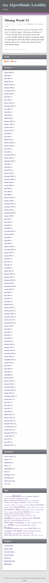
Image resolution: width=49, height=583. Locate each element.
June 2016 (7, 295)
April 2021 (7, 167)
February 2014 (8, 381)
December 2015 (9, 314)
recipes (21, 528)
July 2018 (7, 237)
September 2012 (9, 433)
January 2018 (8, 246)
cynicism (32, 505)
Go (7, 512)
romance (26, 528)
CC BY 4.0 (35, 578)
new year (7, 520)
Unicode (40, 535)
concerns (35, 502)
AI (5, 496)
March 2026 (8, 82)
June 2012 (7, 442)
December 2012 (9, 424)
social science (8, 481)
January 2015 (8, 347)
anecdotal (6, 498)
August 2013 (8, 399)
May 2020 (7, 195)
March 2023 (8, 140)
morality (36, 518)
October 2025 (8, 94)
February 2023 (8, 143)
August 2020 (8, 185)
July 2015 (7, 329)
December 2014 (9, 350)
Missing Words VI (17, 20)
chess (11, 502)
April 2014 (7, 375)
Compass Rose (8, 546)
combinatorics (23, 502)
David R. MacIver (9, 552)
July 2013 (7, 402)
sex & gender (17, 530)
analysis (36, 496)
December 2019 (9, 204)
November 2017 (9, 250)
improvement (8, 514)
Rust (35, 528)
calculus (6, 502)
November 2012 (9, 427)
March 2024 (8, 118)
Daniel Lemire (8, 549)
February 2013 (8, 418)
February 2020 (8, 198)
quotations (16, 528)
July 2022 (7, 149)
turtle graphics (34, 535)
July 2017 (7, 259)
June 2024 (7, 109)
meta (5, 472)
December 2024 (9, 106)
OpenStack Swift (21, 520)
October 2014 (8, 357)
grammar (11, 512)
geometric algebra (39, 509)
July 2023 (7, 134)
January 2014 (8, 384)
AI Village (8, 496)
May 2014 (7, 372)
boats (29, 500)
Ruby (30, 528)
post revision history (21, 49)
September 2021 (9, 161)
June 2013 (7, 405)
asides (6, 459)
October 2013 (8, 393)
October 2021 (8, 158)
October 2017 (8, 253)
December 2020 (9, 176)
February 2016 (8, 308)
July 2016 (7, 292)
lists (35, 515)
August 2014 (8, 363)
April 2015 (7, 338)
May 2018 (7, 240)
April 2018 (7, 243)
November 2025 (9, 91)
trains (20, 535)
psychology (7, 478)
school (39, 528)
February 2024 (8, 121)
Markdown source (10, 49)
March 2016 (8, 305)
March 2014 (8, 378)
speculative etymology (34, 531)
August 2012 (8, 436)
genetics (32, 509)
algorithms (29, 496)
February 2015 (8, 344)
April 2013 (7, 411)
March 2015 (8, 341)
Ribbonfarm (8, 564)
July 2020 (7, 188)
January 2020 (8, 201)
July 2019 (7, 219)
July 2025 (7, 97)
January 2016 (8, 311)
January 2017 (8, 277)
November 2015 (9, 317)
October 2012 (8, 430)
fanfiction (34, 507)
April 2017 (7, 268)
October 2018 (8, 234)
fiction (6, 466)
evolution (28, 507)
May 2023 (7, 137)
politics (11, 524)
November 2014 (9, 353)
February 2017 (8, 274)
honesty (27, 511)
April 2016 (7, 302)
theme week (30, 533)
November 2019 (9, 207)
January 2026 (8, 88)
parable (28, 520)
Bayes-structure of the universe (15, 500)
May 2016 (7, 298)
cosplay (13, 505)
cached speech (35, 500)
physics (40, 522)
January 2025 (8, 103)
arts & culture (8, 456)
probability (34, 525)
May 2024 (7, 112)
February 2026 (8, 85)
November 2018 (9, 231)
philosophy (31, 24)
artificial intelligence (16, 499)
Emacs (11, 507)
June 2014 (7, 369)
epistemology (20, 507)
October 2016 (8, 283)
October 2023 (8, 127)
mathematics (8, 469)
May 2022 (7, 152)
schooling (7, 531)
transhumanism (26, 535)
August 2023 (8, 130)
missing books (17, 518)
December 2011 (9, 445)
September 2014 (9, 360)
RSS (8, 61)
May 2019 (7, 225)
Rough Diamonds (9, 561)
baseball (26, 498)
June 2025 (7, 100)
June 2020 (7, 192)
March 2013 (8, 415)
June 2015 (7, 332)
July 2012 (7, 439)
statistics (14, 533)
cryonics (26, 505)
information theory (19, 513)
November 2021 (9, 155)
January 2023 (8, 146)
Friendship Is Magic (12, 509)
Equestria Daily (9, 555)
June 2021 (7, 164)
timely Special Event (11, 535)
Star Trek (7, 533)
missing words (27, 518)
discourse (40, 504)
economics (6, 507)
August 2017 (8, 256)
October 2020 (8, 182)
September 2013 (9, 396)
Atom (15, 61)
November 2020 (9, 179)
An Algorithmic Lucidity (24, 5)
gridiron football (18, 512)
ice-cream (37, 512)
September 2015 (9, 323)
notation (13, 520)
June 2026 (7, 78)
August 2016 (8, 289)
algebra (23, 496)
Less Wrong (21, 515)
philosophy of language (14, 522)
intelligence (27, 514)
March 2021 (8, 170)
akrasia (16, 496)
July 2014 (7, 366)
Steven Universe (21, 533)
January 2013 (8, 421)
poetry (5, 525)
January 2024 (8, 124)
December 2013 (9, 387)
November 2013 (9, 390)
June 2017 (7, 262)
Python (8, 527)
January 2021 (8, 173)
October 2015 (8, 320)
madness (8, 517)
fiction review (40, 507)
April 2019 (7, 228)
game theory (26, 510)
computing (7, 462)
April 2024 (7, 115)
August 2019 (8, 216)
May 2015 (7, 335)
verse (5, 484)
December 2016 (9, 280)
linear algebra (29, 515)
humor (32, 512)
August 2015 (8, 326)
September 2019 (9, 213)
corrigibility (7, 505)
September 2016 (9, 286)
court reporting (19, 505)
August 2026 (8, 72)
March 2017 (8, 271)
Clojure (15, 502)
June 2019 (7, 222)
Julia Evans (7, 558)
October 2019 (8, 210)
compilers (30, 502)
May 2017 (7, 265)
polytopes (18, 525)
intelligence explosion (11, 515)
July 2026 (7, 75)
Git (5, 512)
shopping (25, 531)
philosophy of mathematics (31, 522)
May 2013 (7, 408)
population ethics (25, 525)
